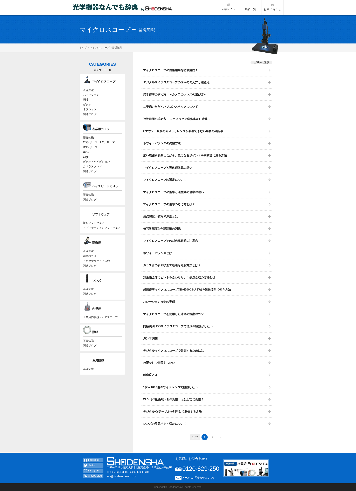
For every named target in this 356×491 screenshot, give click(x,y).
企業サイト (228, 9)
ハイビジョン (91, 94)
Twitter (92, 465)
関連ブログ (89, 114)
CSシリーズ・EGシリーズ (99, 142)
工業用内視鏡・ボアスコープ (100, 317)
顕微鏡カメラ (91, 256)
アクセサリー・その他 (96, 260)
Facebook (93, 459)
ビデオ (87, 104)
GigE (86, 156)
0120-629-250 (200, 468)
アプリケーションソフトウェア (102, 227)
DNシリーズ (90, 147)
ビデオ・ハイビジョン (96, 161)
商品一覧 (250, 9)
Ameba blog (95, 475)
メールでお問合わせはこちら (198, 477)
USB (86, 99)
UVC (86, 152)
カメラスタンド (92, 166)
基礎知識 (88, 90)
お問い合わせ (272, 9)
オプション (89, 109)
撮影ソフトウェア (93, 222)
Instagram (93, 470)
